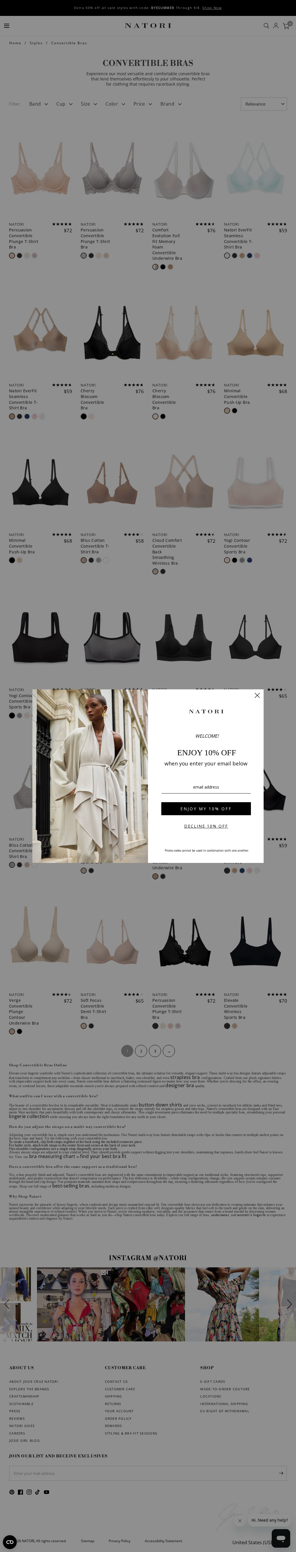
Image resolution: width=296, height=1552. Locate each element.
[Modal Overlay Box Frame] (148, 776)
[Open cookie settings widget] (10, 1542)
